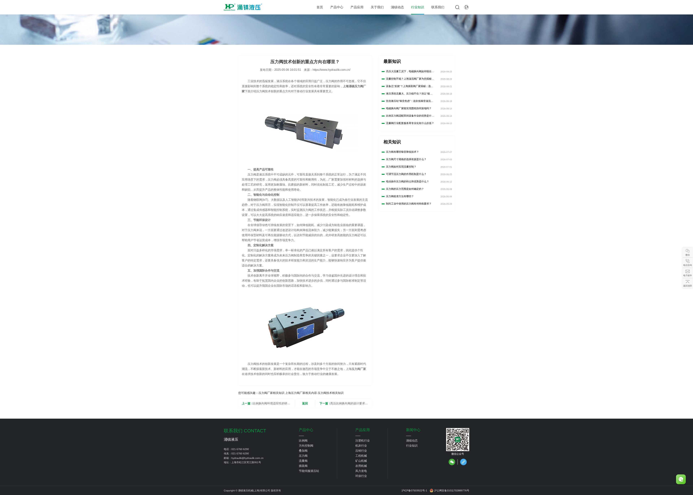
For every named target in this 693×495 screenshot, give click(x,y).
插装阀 (303, 465)
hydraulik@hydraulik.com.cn (247, 458)
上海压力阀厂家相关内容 (301, 392)
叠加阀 (303, 450)
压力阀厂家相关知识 (271, 392)
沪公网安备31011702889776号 (451, 490)
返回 (305, 403)
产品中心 (306, 430)
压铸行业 (361, 450)
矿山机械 (361, 460)
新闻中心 (413, 430)
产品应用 (362, 430)
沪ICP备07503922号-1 (414, 490)
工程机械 (361, 455)
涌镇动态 (412, 440)
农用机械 (361, 465)
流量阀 (303, 460)
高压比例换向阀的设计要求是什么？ (349, 405)
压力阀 (303, 455)
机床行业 (361, 445)
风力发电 (361, 470)
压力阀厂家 (359, 368)
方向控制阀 (306, 445)
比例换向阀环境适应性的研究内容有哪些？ (271, 405)
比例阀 (303, 440)
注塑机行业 (362, 440)
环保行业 (361, 475)
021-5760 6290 (240, 449)
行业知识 (412, 445)
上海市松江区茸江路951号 (246, 462)
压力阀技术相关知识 (331, 392)
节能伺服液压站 (309, 470)
